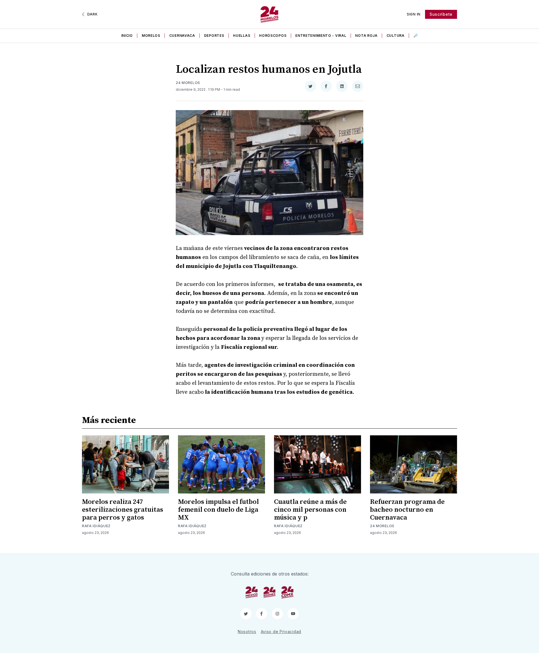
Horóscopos (272, 35)
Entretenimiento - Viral (320, 35)
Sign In (414, 14)
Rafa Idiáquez (96, 526)
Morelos (151, 35)
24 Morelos (188, 83)
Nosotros (247, 631)
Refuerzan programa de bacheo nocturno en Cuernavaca (407, 510)
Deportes (214, 35)
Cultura (396, 35)
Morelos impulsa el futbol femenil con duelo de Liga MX (218, 510)
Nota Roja (366, 35)
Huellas (241, 35)
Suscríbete (441, 14)
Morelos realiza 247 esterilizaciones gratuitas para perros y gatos (122, 510)
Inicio (127, 35)
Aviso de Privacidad (281, 631)
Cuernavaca (182, 35)
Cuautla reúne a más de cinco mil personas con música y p (310, 510)
